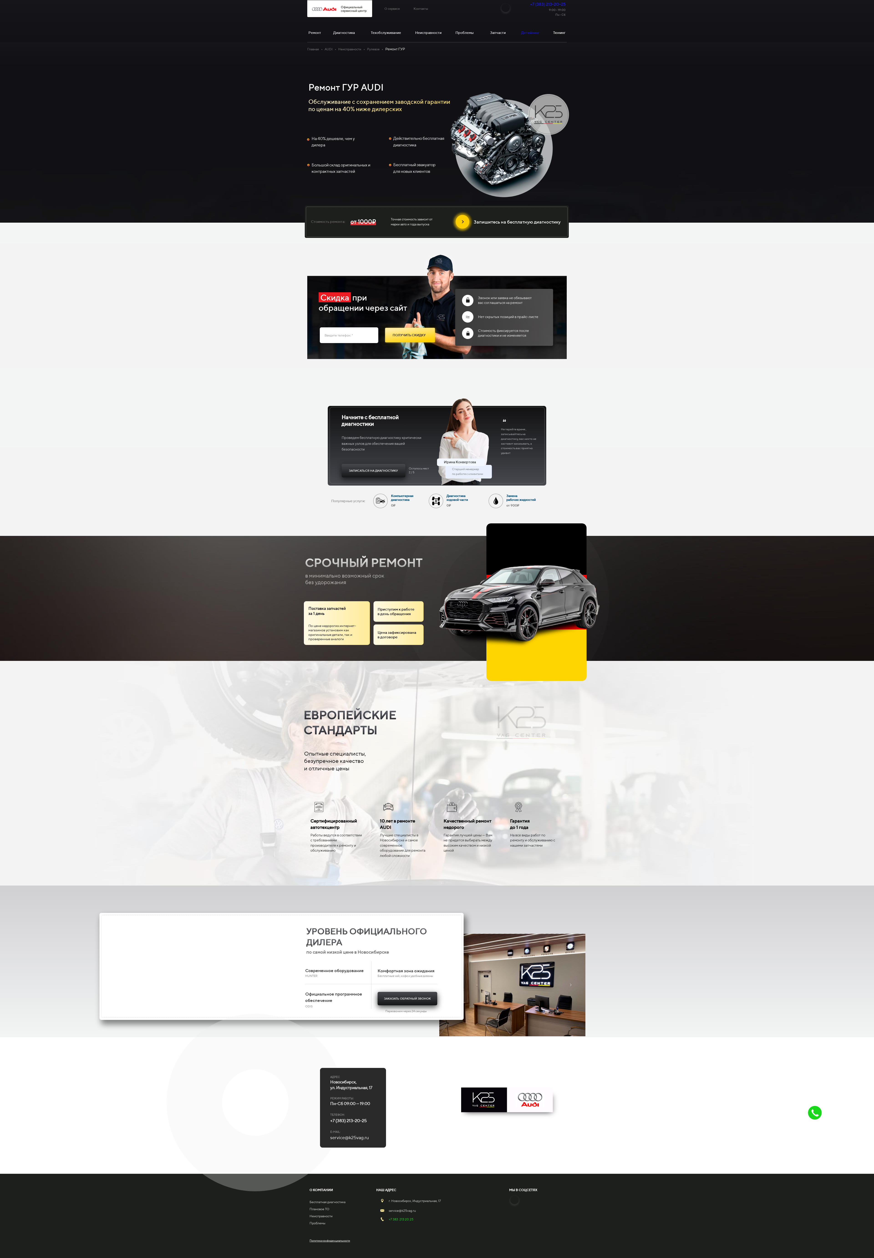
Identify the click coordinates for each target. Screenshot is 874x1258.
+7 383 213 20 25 (401, 1219)
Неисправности (349, 49)
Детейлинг (530, 33)
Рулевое (373, 49)
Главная (313, 49)
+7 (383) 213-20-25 (548, 4)
